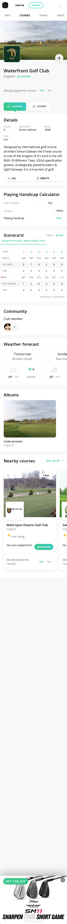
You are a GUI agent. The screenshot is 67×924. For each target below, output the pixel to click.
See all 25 (53, 461)
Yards (49, 235)
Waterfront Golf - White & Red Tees (23, 240)
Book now (43, 547)
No (50, 90)
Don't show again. (33, 921)
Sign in (19, 5)
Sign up (36, 5)
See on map (24, 76)
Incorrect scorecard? (52, 297)
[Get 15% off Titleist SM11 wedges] (33, 900)
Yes (42, 90)
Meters (59, 235)
